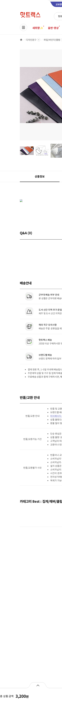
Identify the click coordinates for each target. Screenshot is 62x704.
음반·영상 (53, 28)
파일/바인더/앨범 (52, 39)
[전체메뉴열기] (23, 27)
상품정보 (39, 176)
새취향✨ (37, 28)
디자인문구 (31, 39)
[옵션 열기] (38, 685)
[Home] (21, 39)
